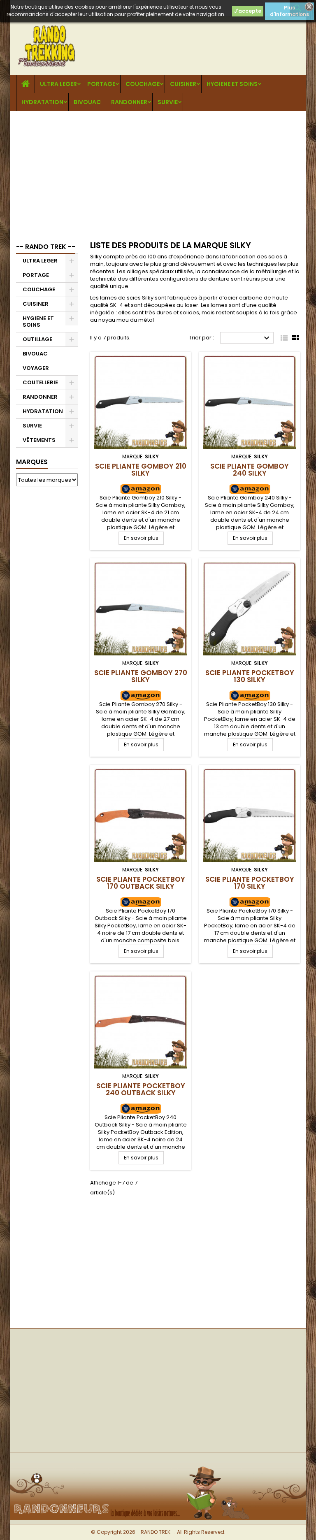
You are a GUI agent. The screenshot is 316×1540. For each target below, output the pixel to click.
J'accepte (247, 10)
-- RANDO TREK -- (45, 246)
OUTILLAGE (37, 339)
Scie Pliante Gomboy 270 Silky (140, 676)
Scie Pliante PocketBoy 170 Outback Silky (140, 882)
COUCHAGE (142, 84)
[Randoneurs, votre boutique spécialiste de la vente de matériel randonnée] (158, 1466)
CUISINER (183, 84)
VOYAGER (36, 368)
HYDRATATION (42, 102)
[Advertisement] (158, 172)
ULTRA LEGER (58, 84)
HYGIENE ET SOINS (232, 84)
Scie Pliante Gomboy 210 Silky (140, 469)
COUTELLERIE (40, 382)
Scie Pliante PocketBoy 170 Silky (249, 882)
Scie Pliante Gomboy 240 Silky (249, 469)
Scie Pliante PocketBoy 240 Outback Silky (140, 1089)
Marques (32, 462)
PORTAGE (101, 84)
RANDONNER (129, 102)
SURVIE (168, 102)
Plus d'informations (289, 11)
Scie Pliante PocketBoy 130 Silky (249, 676)
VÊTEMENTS (39, 440)
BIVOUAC (87, 102)
